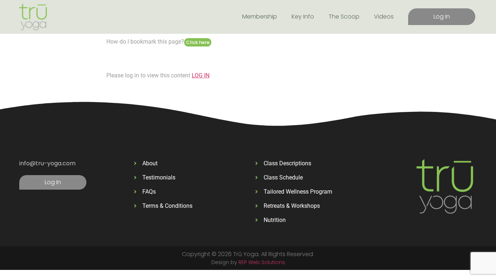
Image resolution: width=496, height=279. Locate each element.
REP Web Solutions (262, 262)
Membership (259, 16)
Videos (384, 16)
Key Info (303, 16)
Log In (442, 16)
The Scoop (344, 16)
